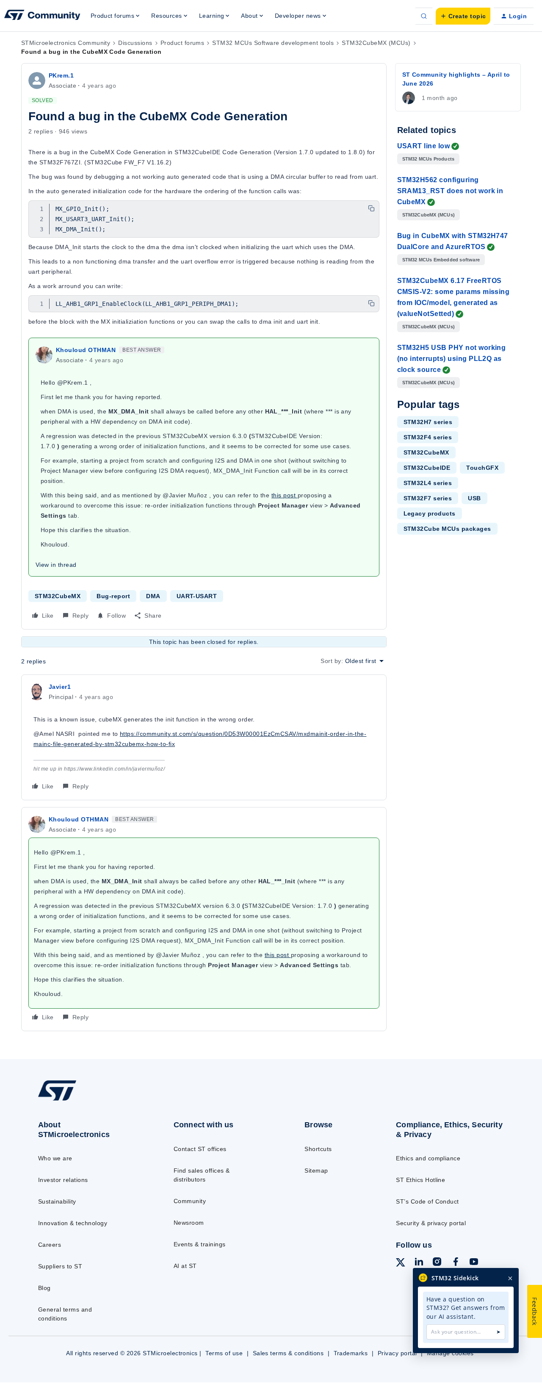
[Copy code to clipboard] (371, 208)
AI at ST (185, 1265)
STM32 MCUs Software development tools (273, 42)
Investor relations (63, 1179)
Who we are (55, 1158)
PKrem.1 (61, 75)
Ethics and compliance (428, 1158)
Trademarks (351, 1353)
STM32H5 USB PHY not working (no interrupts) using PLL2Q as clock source (451, 358)
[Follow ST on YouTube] (474, 1263)
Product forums (182, 42)
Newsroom (189, 1222)
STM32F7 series (428, 498)
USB (474, 498)
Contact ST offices (200, 1149)
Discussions (135, 42)
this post (284, 495)
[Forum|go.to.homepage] (42, 16)
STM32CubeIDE (427, 467)
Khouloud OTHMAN (86, 350)
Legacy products (430, 513)
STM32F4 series (428, 437)
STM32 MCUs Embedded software (441, 259)
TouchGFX (482, 467)
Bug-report (113, 596)
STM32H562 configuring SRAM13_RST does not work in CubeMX (450, 190)
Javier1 (60, 686)
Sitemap (316, 1170)
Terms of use (224, 1353)
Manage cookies (450, 1353)
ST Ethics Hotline (420, 1179)
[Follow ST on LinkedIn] (419, 1263)
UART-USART (197, 596)
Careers (49, 1244)
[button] (463, 16)
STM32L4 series (428, 483)
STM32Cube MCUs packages (447, 528)
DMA (153, 596)
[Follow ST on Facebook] (456, 1263)
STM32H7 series (428, 422)
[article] (203, 737)
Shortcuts (318, 1149)
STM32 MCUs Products (428, 158)
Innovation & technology (72, 1223)
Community (190, 1201)
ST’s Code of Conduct (427, 1201)
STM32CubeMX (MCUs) (376, 42)
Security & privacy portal (431, 1223)
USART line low (423, 146)
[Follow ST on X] (400, 1263)
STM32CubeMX (57, 596)
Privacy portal (397, 1353)
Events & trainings (200, 1244)
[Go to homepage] (90, 1100)
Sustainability (57, 1201)
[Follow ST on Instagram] (437, 1263)
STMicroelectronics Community (65, 42)
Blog (44, 1287)
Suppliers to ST (60, 1266)
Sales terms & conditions (288, 1353)
